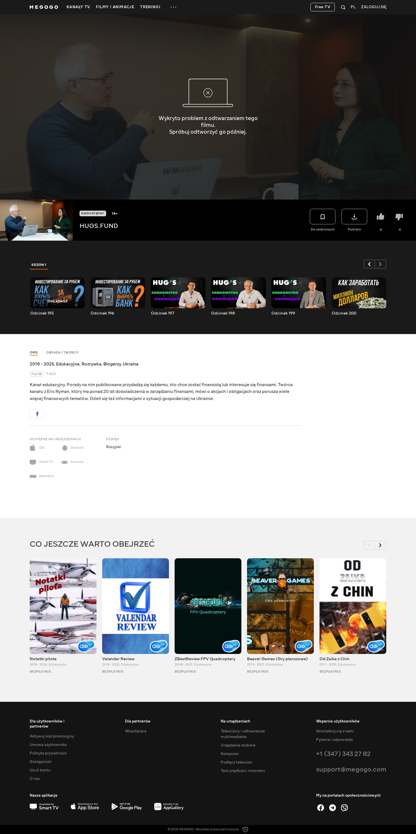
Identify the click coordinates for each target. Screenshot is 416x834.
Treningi (150, 7)
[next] (380, 264)
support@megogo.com (351, 769)
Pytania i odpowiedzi (334, 739)
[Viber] (344, 807)
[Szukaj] (343, 7)
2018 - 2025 (42, 364)
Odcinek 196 (102, 313)
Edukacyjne (68, 364)
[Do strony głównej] (44, 7)
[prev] (369, 264)
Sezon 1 (39, 264)
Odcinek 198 (223, 313)
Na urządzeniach (235, 721)
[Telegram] (332, 807)
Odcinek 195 (42, 313)
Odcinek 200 (344, 313)
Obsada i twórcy (62, 352)
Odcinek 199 (283, 313)
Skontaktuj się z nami (335, 731)
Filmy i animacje (115, 7)
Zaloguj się (373, 7)
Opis (34, 352)
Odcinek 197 (162, 313)
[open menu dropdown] (173, 7)
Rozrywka (91, 364)
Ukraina (130, 364)
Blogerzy (112, 364)
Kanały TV (78, 7)
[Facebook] (320, 807)
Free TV (323, 7)
